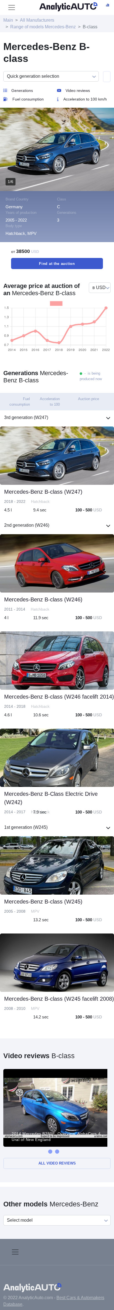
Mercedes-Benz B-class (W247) (43, 492)
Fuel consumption (28, 99)
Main (8, 20)
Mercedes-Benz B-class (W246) (43, 599)
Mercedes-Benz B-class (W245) (43, 902)
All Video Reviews (57, 1163)
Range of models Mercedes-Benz (43, 26)
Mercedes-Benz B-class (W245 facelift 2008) (59, 999)
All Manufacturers (37, 20)
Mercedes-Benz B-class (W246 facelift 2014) (59, 697)
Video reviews (78, 90)
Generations (22, 90)
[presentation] (50, 1152)
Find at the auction (57, 264)
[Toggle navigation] (11, 7)
